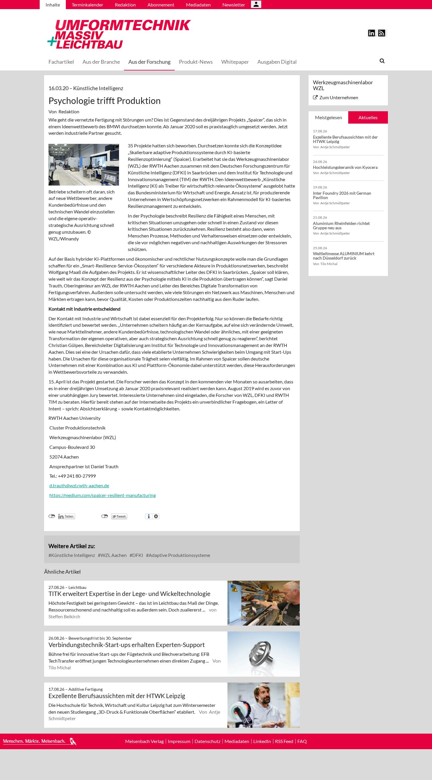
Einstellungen (156, 516)
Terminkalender (87, 4)
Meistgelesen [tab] (328, 117)
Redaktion (125, 4)
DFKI (137, 555)
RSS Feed (284, 741)
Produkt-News (196, 61)
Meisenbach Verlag (144, 741)
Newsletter (233, 4)
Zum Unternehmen (338, 97)
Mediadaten (198, 4)
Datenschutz (207, 741)
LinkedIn (262, 741)
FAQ (302, 741)
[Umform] (117, 33)
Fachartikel (61, 61)
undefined (51, 516)
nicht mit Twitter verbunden (104, 516)
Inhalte (53, 4)
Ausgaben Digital (277, 61)
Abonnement (161, 4)
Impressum (179, 741)
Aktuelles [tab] (368, 117)
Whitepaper (235, 61)
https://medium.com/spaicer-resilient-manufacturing (102, 495)
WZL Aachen (113, 555)
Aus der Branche (101, 61)
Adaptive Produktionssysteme (179, 555)
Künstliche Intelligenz (72, 555)
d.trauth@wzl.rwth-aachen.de (79, 485)
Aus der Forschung (149, 61)
